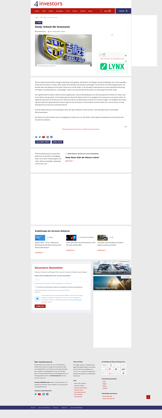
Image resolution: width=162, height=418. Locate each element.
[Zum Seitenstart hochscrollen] (148, 397)
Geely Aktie (57, 142)
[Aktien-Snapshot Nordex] (104, 373)
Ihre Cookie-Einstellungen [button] (76, 407)
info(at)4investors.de (41, 387)
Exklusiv (37, 11)
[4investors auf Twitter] (40, 137)
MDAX (105, 384)
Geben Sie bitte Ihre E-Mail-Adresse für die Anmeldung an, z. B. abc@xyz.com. (53, 283)
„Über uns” (43, 378)
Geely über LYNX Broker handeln (112, 70)
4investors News (78, 390)
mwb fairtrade (78, 396)
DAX (104, 381)
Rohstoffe (82, 11)
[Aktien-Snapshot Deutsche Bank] (104, 369)
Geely (45, 17)
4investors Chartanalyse (80, 388)
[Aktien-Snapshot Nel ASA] (123, 369)
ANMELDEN (40, 306)
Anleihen (51, 11)
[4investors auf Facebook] (51, 137)
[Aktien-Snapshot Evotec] (117, 369)
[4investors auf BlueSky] (36, 137)
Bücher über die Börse (80, 383)
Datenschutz (64, 407)
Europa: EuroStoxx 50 (108, 398)
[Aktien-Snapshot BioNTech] (117, 365)
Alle (106, 11)
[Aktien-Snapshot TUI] (110, 373)
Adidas (51, 237)
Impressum (55, 407)
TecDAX (105, 388)
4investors (37, 17)
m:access (75, 11)
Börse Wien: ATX (107, 396)
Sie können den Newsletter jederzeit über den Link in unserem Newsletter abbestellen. (52, 291)
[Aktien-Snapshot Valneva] (117, 373)
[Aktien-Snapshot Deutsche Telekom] (110, 369)
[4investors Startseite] (48, 4)
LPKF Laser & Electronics (87, 237)
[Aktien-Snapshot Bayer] (110, 365)
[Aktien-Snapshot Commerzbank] (123, 365)
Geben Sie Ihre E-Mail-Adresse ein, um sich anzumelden (52, 275)
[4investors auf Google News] (47, 137)
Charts (68, 11)
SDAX (104, 386)
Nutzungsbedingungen (76, 299)
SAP (112, 237)
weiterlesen (39, 252)
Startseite (33, 407)
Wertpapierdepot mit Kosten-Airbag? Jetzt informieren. (81, 129)
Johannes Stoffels (56, 31)
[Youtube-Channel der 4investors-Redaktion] (43, 137)
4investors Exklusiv (79, 385)
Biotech (90, 11)
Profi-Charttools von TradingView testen (112, 59)
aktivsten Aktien (77, 371)
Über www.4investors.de (44, 407)
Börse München (78, 394)
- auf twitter (62, 31)
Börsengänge (59, 11)
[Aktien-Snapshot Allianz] (104, 365)
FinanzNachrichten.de (80, 392)
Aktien (44, 11)
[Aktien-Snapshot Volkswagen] (123, 373)
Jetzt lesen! (69, 161)
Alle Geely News (42, 142)
